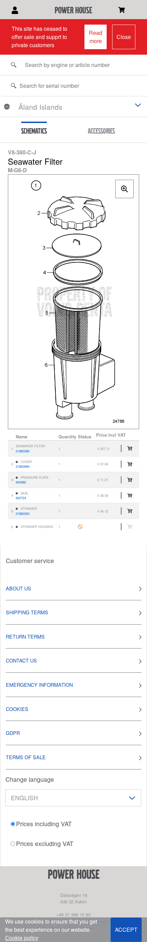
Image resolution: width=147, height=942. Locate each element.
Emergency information (39, 684)
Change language (29, 779)
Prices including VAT (44, 823)
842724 (21, 497)
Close (124, 37)
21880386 (22, 451)
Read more (95, 37)
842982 (21, 482)
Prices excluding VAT (45, 843)
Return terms (25, 636)
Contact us (21, 660)
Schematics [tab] (34, 131)
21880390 (22, 513)
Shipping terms (27, 612)
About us (18, 588)
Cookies (17, 708)
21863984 (22, 466)
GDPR (13, 732)
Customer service (30, 560)
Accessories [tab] (101, 131)
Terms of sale (26, 757)
